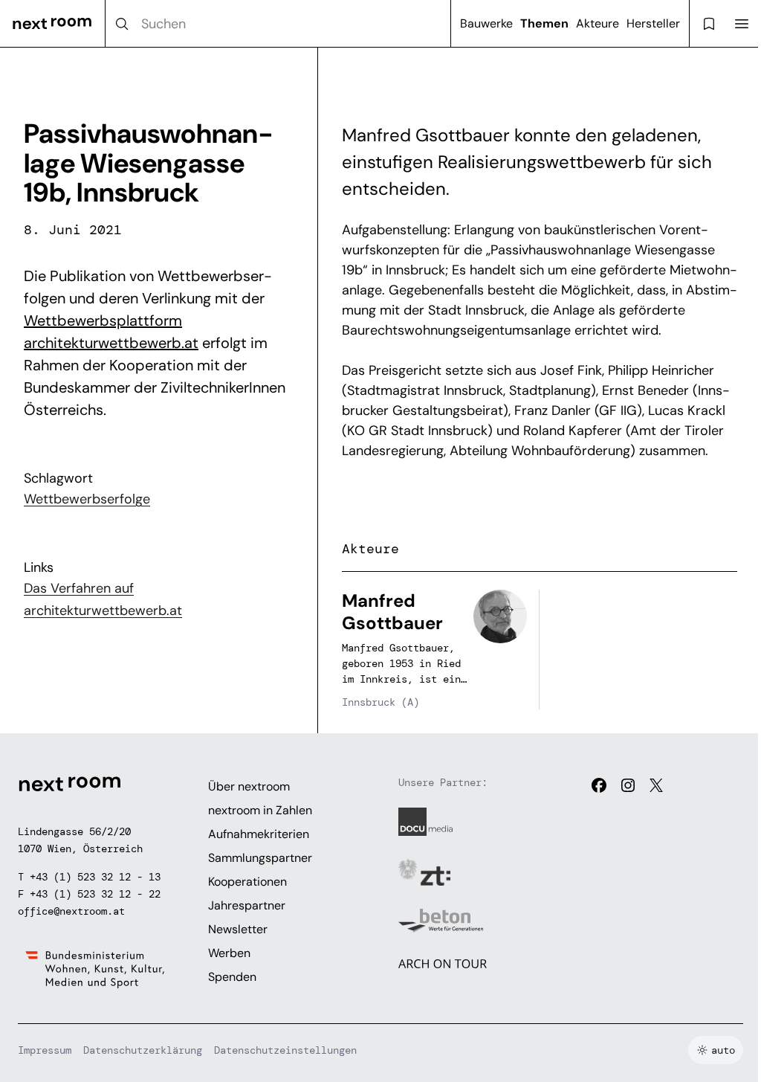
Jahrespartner (246, 905)
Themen (544, 23)
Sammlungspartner (260, 858)
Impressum (44, 1050)
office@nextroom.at (71, 911)
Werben (229, 953)
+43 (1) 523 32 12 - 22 (95, 894)
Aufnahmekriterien (258, 834)
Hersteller (653, 23)
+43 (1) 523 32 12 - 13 (95, 876)
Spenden (232, 977)
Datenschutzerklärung (142, 1050)
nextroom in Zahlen (260, 810)
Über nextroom (249, 786)
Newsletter (238, 929)
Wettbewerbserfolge (87, 499)
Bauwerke (486, 23)
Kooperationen (247, 881)
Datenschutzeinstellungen (285, 1050)
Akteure (597, 23)
